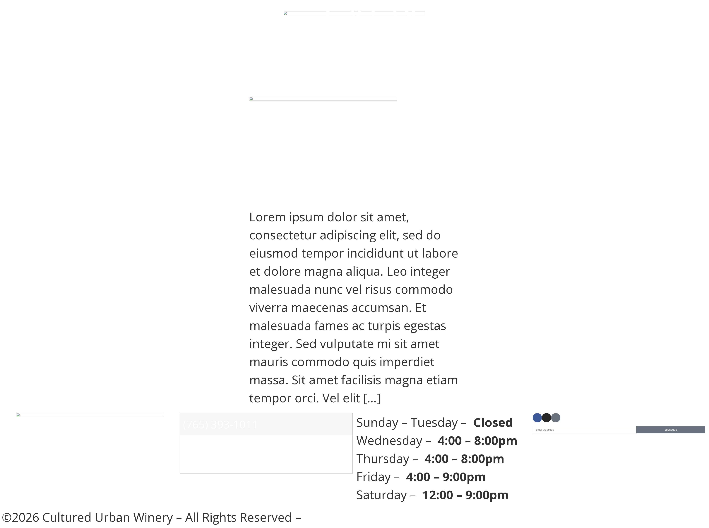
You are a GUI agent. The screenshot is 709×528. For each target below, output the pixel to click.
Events (392, 6)
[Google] (555, 417)
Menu (606, 6)
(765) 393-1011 (220, 424)
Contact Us (578, 57)
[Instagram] (546, 417)
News (385, 57)
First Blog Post (269, 80)
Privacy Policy (342, 517)
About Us (140, 6)
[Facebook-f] (537, 417)
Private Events (161, 57)
